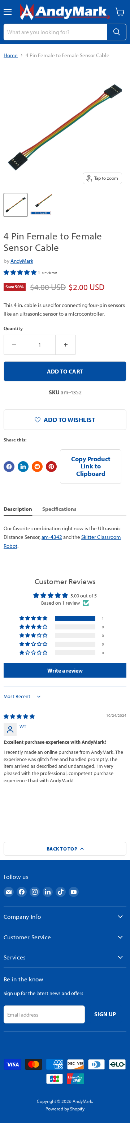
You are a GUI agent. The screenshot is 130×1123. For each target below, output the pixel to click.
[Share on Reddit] (37, 466)
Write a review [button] (65, 670)
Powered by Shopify (65, 1108)
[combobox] (55, 32)
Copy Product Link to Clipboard (90, 466)
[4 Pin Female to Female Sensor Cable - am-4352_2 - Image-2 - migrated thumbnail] (40, 204)
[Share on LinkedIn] (23, 466)
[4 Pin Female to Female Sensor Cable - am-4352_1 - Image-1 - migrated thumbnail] (15, 204)
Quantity (13, 328)
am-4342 (52, 536)
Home (11, 55)
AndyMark (21, 260)
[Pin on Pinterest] (51, 466)
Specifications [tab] (59, 508)
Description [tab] (18, 508)
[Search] (116, 32)
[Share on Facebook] (9, 466)
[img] (19, 716)
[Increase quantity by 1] (66, 345)
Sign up (105, 1014)
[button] (21, 272)
